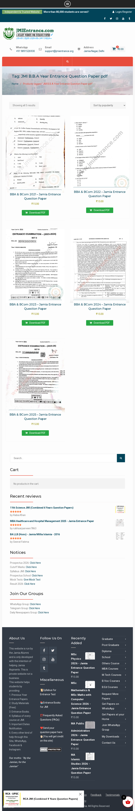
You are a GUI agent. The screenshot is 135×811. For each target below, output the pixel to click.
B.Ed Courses (110, 687)
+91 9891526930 (25, 51)
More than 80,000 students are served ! (66, 11)
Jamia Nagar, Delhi (94, 51)
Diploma (106, 651)
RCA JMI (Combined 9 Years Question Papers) (50, 798)
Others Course (110, 663)
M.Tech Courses (111, 674)
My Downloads (110, 736)
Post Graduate (110, 645)
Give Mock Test (32, 579)
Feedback (96, 795)
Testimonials (112, 795)
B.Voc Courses (111, 680)
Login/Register (124, 11)
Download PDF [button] (37, 212)
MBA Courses (110, 668)
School (106, 657)
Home (15, 83)
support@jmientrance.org (59, 51)
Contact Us (108, 742)
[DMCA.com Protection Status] (50, 749)
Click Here (35, 562)
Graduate (107, 639)
